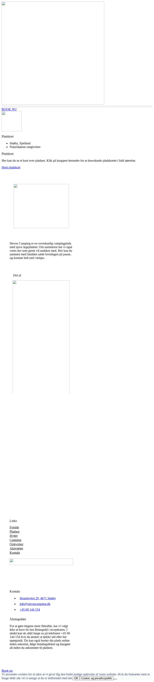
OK (76, 678)
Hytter (14, 535)
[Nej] (115, 679)
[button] (77, 106)
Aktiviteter (16, 548)
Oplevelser (16, 544)
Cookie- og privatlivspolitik (96, 678)
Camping (15, 540)
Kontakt (15, 552)
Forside (14, 527)
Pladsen (14, 531)
